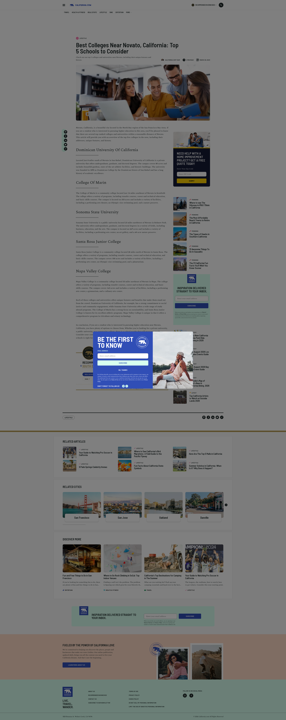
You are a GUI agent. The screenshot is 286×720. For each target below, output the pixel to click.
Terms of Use (114, 380)
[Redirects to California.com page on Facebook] (126, 386)
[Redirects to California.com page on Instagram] (123, 386)
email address (103, 351)
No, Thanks (123, 370)
